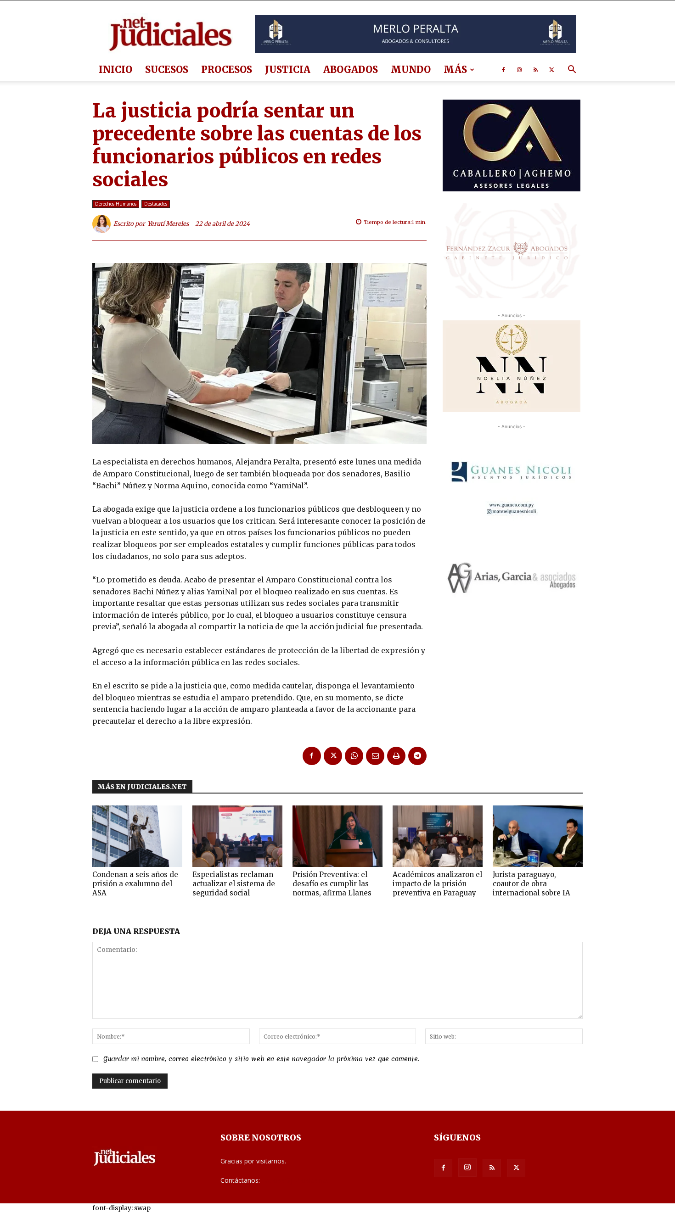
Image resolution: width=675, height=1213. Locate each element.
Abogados (350, 69)
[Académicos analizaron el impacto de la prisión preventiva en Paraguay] (438, 836)
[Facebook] (503, 70)
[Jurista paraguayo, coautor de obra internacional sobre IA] (538, 836)
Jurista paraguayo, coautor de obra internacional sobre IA (531, 883)
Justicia (287, 69)
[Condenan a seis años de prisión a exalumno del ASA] (137, 836)
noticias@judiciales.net (295, 1180)
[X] (551, 70)
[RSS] (535, 70)
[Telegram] (417, 756)
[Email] (375, 756)
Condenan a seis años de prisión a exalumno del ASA (135, 883)
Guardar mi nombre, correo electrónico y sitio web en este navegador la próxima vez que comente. (261, 1058)
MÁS (455, 69)
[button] (572, 70)
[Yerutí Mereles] (102, 224)
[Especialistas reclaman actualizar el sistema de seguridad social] (237, 836)
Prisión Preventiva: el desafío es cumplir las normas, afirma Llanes (331, 883)
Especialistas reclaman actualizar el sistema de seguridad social (233, 883)
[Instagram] (519, 70)
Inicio (115, 69)
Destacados (155, 204)
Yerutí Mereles (168, 224)
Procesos (226, 69)
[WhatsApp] (354, 756)
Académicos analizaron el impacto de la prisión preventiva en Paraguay (437, 883)
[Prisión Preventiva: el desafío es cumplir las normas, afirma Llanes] (337, 836)
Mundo (411, 69)
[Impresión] (396, 756)
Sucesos (166, 69)
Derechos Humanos (115, 204)
